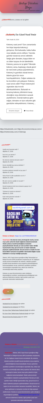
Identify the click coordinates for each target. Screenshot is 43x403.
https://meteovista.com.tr (9, 132)
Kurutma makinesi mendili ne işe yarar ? (15, 170)
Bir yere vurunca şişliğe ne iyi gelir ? (13, 181)
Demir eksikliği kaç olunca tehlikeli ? (13, 165)
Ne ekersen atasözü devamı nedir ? (13, 160)
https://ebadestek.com (8, 129)
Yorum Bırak (29, 111)
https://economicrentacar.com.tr (29, 129)
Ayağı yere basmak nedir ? (11, 149)
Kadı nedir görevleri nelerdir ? (12, 197)
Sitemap (22, 132)
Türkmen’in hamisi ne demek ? (12, 191)
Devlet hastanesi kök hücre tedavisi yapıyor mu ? (17, 186)
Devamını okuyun (15, 111)
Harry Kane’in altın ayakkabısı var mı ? (14, 175)
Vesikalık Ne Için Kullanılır (10, 303)
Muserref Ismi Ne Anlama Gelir (12, 317)
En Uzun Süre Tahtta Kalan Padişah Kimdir (15, 310)
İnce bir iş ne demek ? (9, 154)
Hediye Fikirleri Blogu (28, 5)
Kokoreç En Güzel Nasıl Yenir (21, 34)
